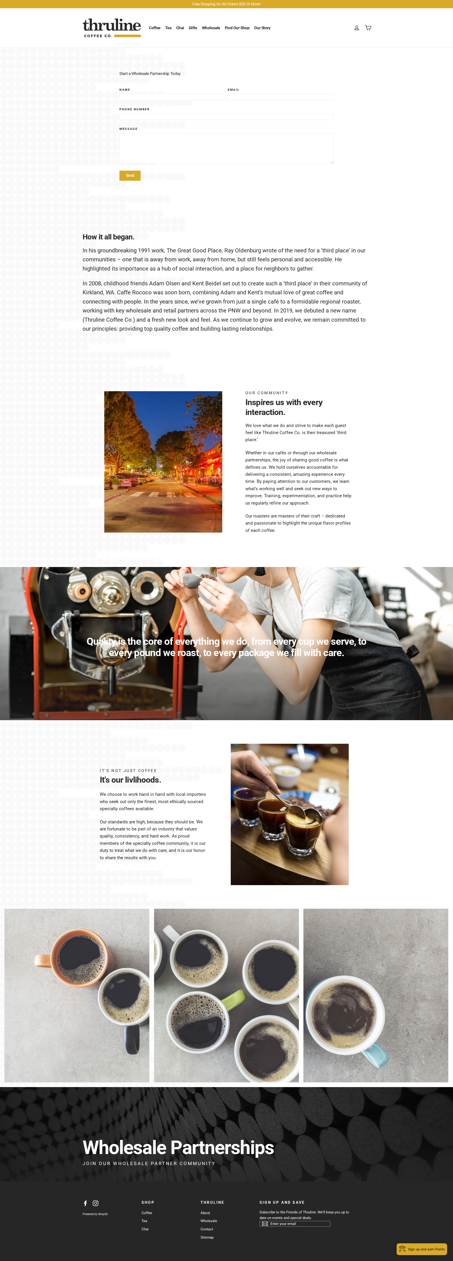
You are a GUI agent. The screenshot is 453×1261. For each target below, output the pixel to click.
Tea (168, 27)
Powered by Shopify (95, 1214)
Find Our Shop (237, 27)
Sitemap (207, 1237)
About (205, 1213)
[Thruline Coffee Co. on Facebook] (85, 1203)
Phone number (134, 109)
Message (128, 129)
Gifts (193, 27)
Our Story (262, 27)
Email (234, 89)
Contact (207, 1229)
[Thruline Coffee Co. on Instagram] (95, 1203)
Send (130, 175)
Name (124, 89)
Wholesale (211, 27)
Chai (180, 27)
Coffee (154, 27)
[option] (226, 643)
